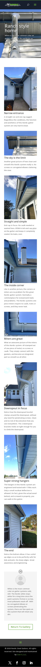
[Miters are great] (20, 336)
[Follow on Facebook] (17, 663)
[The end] (20, 547)
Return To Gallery (20, 626)
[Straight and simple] (20, 218)
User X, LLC (21, 654)
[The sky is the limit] (20, 155)
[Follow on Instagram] (24, 663)
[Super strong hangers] (20, 478)
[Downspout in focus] (20, 405)
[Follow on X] (10, 663)
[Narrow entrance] (20, 110)
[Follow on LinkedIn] (31, 663)
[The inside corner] (20, 282)
